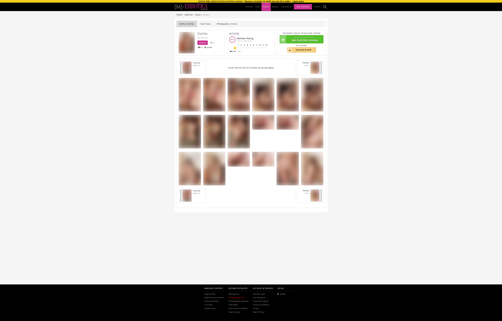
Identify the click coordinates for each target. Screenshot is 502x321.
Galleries (188, 14)
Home (179, 14)
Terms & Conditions (261, 305)
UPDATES (249, 7)
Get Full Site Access (305, 39)
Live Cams (208, 305)
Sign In (318, 7)
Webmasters (234, 294)
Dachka (202, 33)
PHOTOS (266, 7)
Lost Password (259, 297)
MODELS (275, 7)
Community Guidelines (238, 308)
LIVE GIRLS (285, 7)
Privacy (256, 308)
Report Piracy (258, 312)
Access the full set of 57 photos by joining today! (251, 67)
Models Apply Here (237, 297)
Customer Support (261, 301)
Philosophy (233, 305)
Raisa (198, 14)
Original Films (210, 294)
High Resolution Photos (214, 297)
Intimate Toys (210, 308)
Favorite (202, 42)
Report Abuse (234, 312)
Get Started (303, 6)
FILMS (257, 7)
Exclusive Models (211, 301)
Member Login (259, 294)
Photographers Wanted (238, 301)
